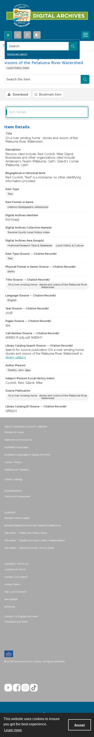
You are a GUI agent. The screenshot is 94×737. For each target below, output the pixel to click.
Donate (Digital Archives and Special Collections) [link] (32, 525)
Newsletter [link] (11, 599)
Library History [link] (13, 462)
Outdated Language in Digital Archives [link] (27, 454)
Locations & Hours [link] (15, 569)
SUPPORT (10, 512)
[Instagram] (25, 688)
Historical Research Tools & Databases (30, 245)
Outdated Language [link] (16, 447)
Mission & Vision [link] (14, 432)
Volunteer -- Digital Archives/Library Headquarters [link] (34, 540)
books (11, 271)
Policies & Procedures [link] (17, 496)
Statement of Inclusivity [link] (18, 439)
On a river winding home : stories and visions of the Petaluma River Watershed (47, 286)
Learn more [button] (13, 730)
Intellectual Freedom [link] (16, 469)
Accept (79, 725)
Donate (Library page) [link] (17, 517)
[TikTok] (34, 688)
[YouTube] (8, 688)
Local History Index (18, 67)
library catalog (15, 357)
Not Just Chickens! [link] (15, 591)
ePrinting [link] (9, 606)
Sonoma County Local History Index (29, 232)
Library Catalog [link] (13, 479)
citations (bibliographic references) (28, 207)
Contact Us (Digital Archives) (21, 616)
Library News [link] (12, 584)
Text (10, 193)
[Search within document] (85, 79)
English (12, 300)
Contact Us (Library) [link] (16, 576)
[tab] (47, 112)
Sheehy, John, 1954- (19, 370)
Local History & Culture (70, 245)
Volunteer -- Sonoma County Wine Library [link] (29, 547)
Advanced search (17, 54)
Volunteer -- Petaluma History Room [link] (25, 532)
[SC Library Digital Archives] (47, 15)
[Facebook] (17, 688)
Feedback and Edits (16, 621)
